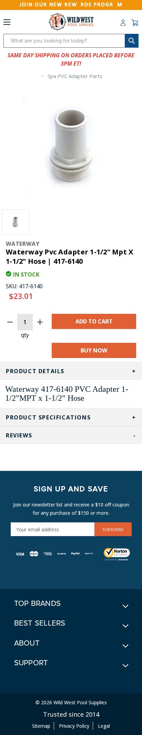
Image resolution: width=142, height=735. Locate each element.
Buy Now (94, 350)
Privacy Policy (74, 726)
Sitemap (41, 726)
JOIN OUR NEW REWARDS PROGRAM (71, 5)
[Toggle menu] (6, 23)
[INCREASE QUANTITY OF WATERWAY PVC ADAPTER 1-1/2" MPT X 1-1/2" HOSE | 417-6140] (40, 322)
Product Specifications (48, 417)
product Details (35, 371)
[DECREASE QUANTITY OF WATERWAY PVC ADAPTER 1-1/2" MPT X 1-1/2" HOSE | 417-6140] (10, 322)
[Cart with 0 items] (134, 23)
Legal (104, 726)
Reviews (19, 435)
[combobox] (71, 41)
